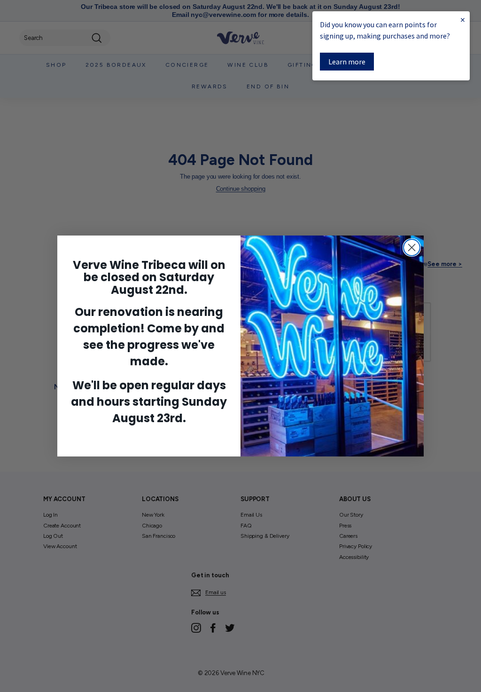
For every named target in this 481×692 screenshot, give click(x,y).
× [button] (462, 19)
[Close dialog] (411, 247)
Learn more (346, 61)
